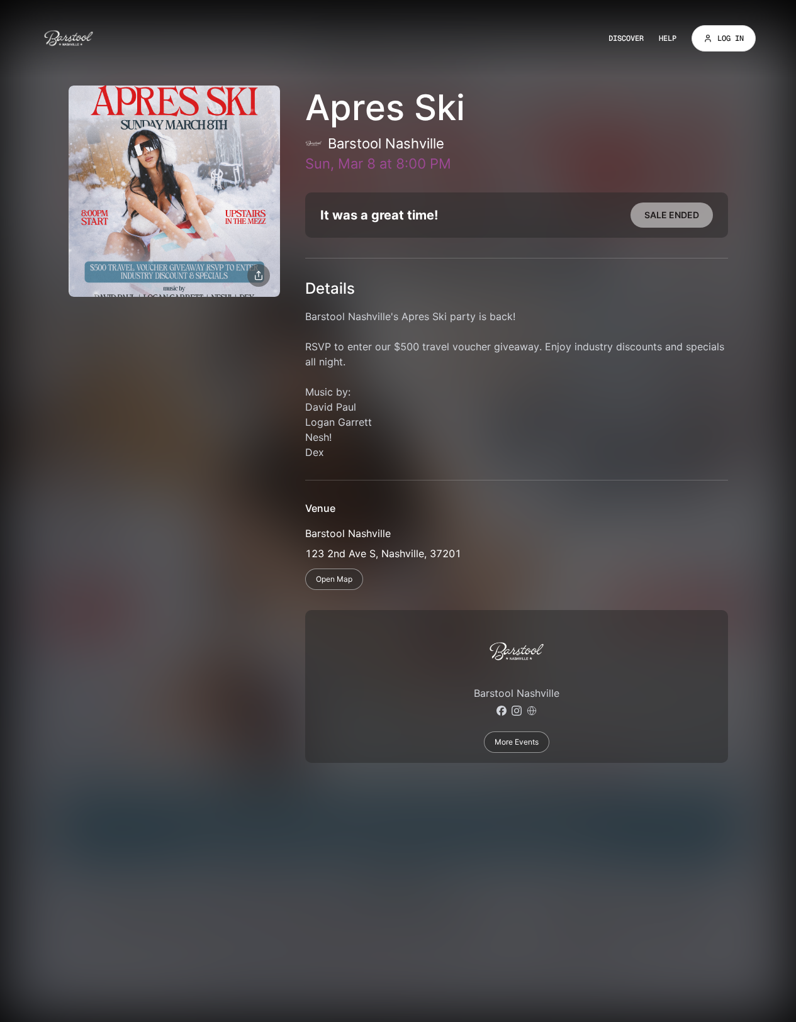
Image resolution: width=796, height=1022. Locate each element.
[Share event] (258, 275)
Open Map (334, 579)
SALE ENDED (671, 214)
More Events (517, 742)
